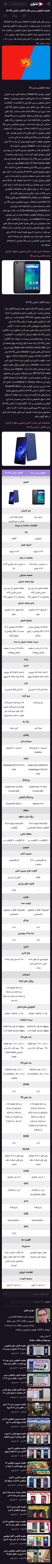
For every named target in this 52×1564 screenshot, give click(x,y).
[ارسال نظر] (5, 1294)
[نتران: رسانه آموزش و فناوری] (37, 4)
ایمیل (47, 1302)
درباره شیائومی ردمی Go (39, 88)
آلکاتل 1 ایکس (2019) (14, 473)
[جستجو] (5, 4)
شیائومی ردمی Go (38, 473)
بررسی (10, 39)
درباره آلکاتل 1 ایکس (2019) (38, 302)
